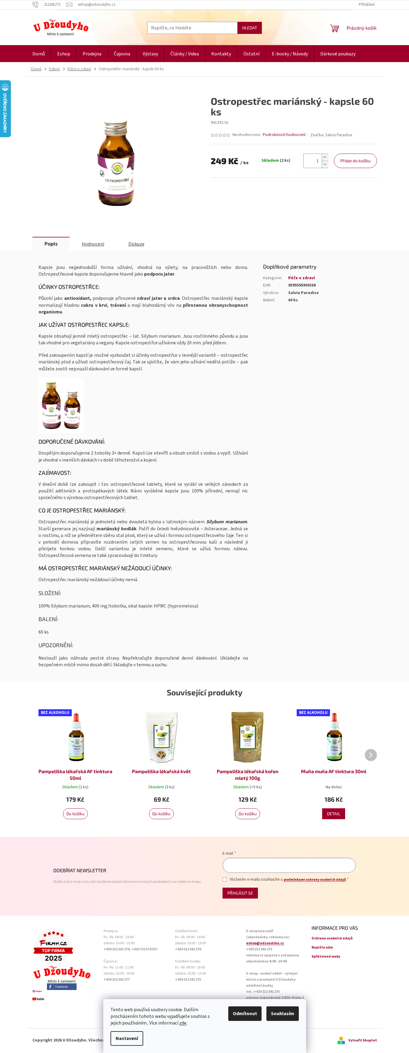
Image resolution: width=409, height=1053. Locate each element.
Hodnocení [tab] (93, 244)
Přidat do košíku (355, 160)
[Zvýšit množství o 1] (325, 157)
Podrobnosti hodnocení (284, 135)
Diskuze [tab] (136, 244)
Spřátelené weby (326, 956)
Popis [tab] (51, 244)
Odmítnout (245, 1013)
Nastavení (127, 1038)
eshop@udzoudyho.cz (265, 943)
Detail (333, 813)
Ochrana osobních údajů (332, 938)
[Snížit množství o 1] (325, 164)
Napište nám (322, 947)
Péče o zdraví (301, 278)
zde (182, 1023)
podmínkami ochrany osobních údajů (315, 879)
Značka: (331, 135)
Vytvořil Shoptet (362, 1040)
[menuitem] (38, 54)
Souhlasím (282, 1013)
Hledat (249, 27)
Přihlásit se (240, 893)
